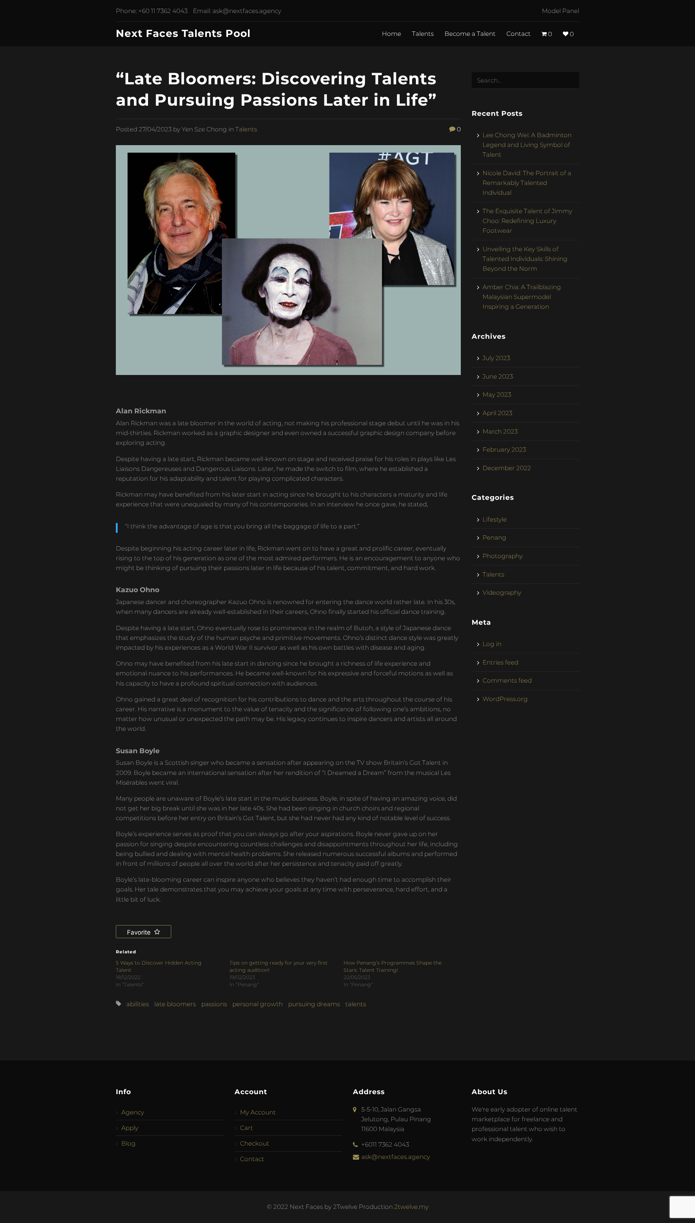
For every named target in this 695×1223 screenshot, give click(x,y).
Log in (492, 644)
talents (355, 1004)
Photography (503, 556)
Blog (128, 1143)
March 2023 (500, 431)
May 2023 (497, 394)
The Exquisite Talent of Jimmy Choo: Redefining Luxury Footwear (527, 220)
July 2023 (496, 358)
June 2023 (498, 376)
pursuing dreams (314, 1004)
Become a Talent (470, 33)
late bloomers (175, 1004)
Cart (246, 1127)
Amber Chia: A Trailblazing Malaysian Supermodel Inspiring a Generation (522, 296)
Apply (129, 1127)
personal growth (257, 1004)
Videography (502, 592)
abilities (137, 1004)
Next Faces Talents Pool (183, 33)
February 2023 (504, 449)
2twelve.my (411, 1206)
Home (391, 33)
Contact (518, 33)
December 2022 (507, 468)
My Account (258, 1112)
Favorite (139, 932)
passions (214, 1004)
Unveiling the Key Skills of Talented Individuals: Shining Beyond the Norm (525, 258)
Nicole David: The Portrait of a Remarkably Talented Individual (527, 182)
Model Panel (560, 10)
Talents (423, 33)
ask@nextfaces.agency (246, 10)
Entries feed (500, 662)
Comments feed (507, 680)
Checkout (254, 1143)
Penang (494, 537)
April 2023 (497, 413)
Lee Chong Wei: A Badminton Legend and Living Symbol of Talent (527, 144)
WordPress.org (505, 699)
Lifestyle (495, 519)
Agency (132, 1112)
